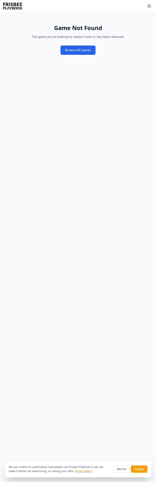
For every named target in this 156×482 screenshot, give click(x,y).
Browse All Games (78, 50)
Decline (121, 469)
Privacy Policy (83, 471)
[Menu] (149, 6)
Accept (139, 469)
